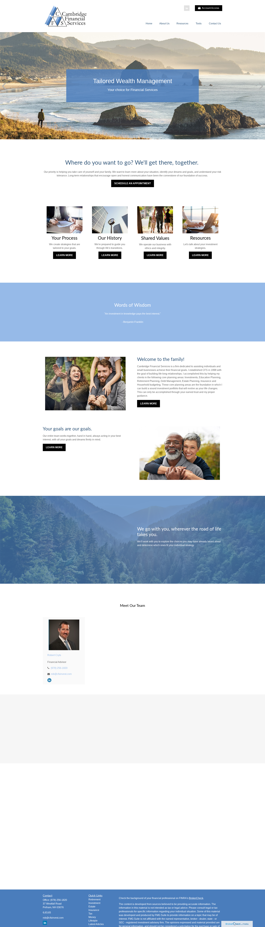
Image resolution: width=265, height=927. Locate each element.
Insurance (93, 910)
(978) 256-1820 (59, 668)
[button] (149, 23)
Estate (91, 906)
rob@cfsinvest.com (61, 674)
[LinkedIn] (187, 8)
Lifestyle (93, 920)
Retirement (94, 899)
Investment (94, 903)
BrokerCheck (196, 898)
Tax (90, 913)
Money (92, 917)
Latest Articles (96, 924)
